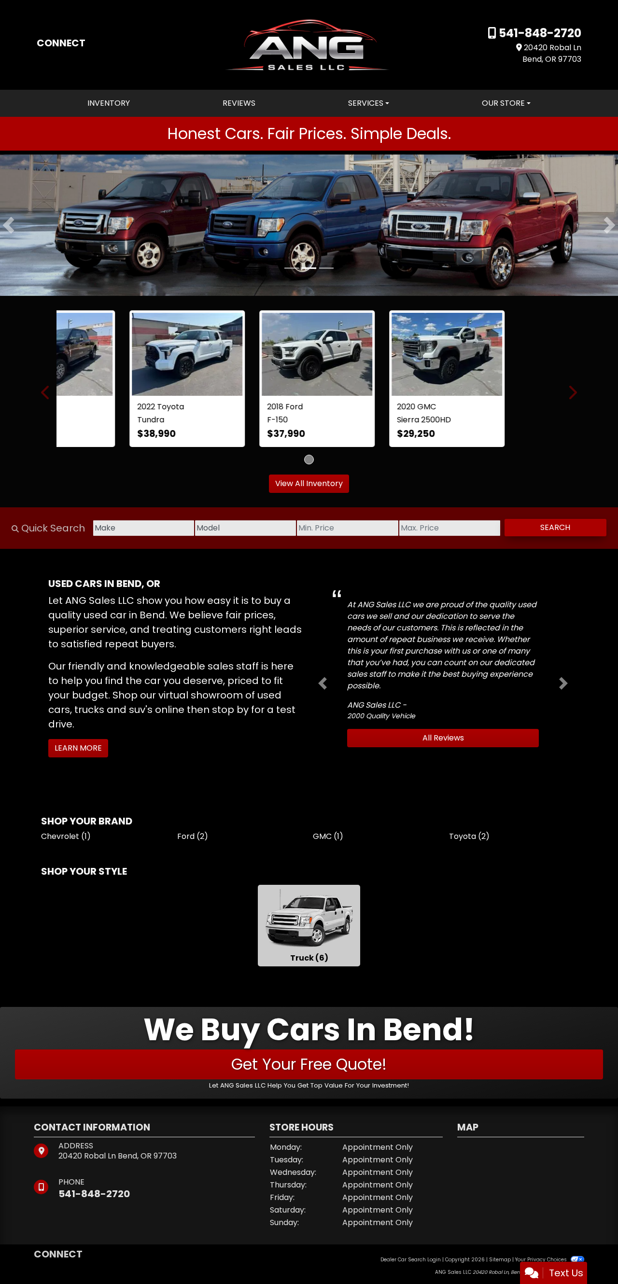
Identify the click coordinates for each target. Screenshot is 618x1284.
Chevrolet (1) (66, 839)
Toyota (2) (469, 839)
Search (555, 530)
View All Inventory (309, 486)
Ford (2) (192, 839)
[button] (8, 224)
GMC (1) (328, 839)
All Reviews (443, 741)
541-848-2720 (538, 33)
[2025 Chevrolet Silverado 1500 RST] (309, 355)
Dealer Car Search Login (410, 1262)
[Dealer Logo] (309, 44)
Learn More (78, 751)
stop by (230, 713)
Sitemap (500, 1262)
